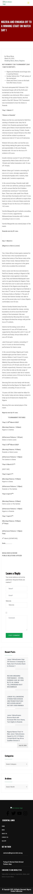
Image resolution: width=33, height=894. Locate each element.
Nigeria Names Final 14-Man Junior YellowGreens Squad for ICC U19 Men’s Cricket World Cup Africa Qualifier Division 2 (15, 736)
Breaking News (9, 61)
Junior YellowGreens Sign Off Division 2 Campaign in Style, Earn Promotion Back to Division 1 (16, 663)
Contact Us (5, 837)
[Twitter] (13, 813)
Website (8, 601)
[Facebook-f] (7, 813)
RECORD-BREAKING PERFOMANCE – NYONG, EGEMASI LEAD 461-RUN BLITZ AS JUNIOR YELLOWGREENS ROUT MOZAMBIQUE (15, 681)
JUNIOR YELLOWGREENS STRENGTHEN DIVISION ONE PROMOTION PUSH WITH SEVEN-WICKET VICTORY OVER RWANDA (15, 701)
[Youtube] (19, 813)
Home (3, 826)
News (17, 61)
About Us (4, 833)
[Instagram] (25, 813)
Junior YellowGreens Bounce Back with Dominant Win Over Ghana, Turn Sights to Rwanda (16, 718)
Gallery (4, 841)
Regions (22, 61)
